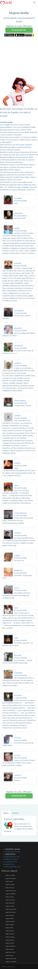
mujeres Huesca (9, 931)
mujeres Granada (10, 900)
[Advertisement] (19, 56)
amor (27, 152)
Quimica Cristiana (11, 859)
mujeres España (9, 940)
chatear (34, 137)
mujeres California (10, 946)
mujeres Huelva (9, 924)
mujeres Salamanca (10, 891)
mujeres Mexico (9, 943)
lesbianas (26, 187)
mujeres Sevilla (9, 918)
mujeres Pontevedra (10, 909)
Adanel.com (9, 864)
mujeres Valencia (10, 921)
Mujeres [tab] (6, 813)
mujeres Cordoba (10, 906)
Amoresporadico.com (13, 867)
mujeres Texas (9, 955)
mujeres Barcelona (10, 912)
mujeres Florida (9, 949)
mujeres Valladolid (10, 894)
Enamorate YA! (19, 30)
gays (19, 187)
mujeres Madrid (9, 915)
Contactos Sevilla (6, 122)
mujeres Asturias (9, 934)
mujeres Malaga (9, 937)
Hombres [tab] (15, 813)
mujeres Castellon (10, 875)
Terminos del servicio (12, 852)
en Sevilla (26, 132)
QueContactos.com (12, 857)
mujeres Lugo (9, 881)
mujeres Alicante (10, 903)
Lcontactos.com (11, 862)
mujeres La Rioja (9, 884)
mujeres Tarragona (10, 878)
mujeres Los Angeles (10, 961)
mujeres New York (10, 952)
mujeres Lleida (9, 928)
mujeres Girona (9, 897)
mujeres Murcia (9, 887)
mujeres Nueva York (10, 958)
